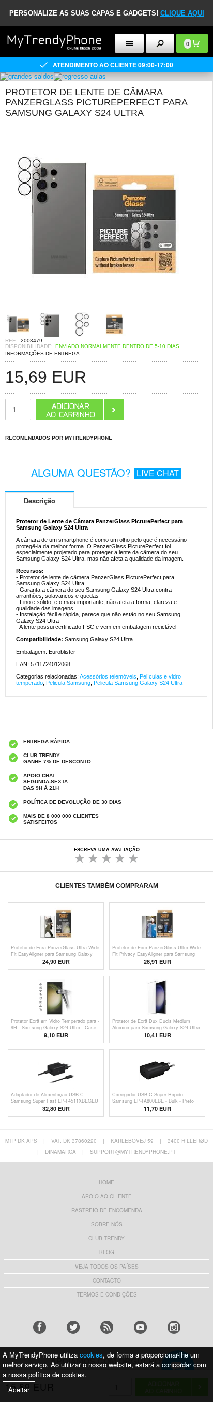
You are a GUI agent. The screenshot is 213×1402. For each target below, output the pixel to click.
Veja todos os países (107, 1266)
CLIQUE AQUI (182, 13)
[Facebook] (39, 1327)
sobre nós (107, 1224)
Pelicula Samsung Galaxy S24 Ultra (138, 683)
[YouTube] (140, 1327)
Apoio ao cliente (107, 1196)
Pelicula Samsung (68, 683)
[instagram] (174, 1327)
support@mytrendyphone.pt (133, 1151)
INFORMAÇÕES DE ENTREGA (42, 353)
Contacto (107, 1280)
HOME (106, 1182)
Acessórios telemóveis (108, 676)
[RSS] (106, 1327)
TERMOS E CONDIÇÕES (107, 1294)
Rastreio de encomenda (106, 1210)
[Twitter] (73, 1327)
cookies (91, 1355)
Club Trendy (106, 1238)
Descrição (39, 500)
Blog (106, 1252)
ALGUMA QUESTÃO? (105, 472)
